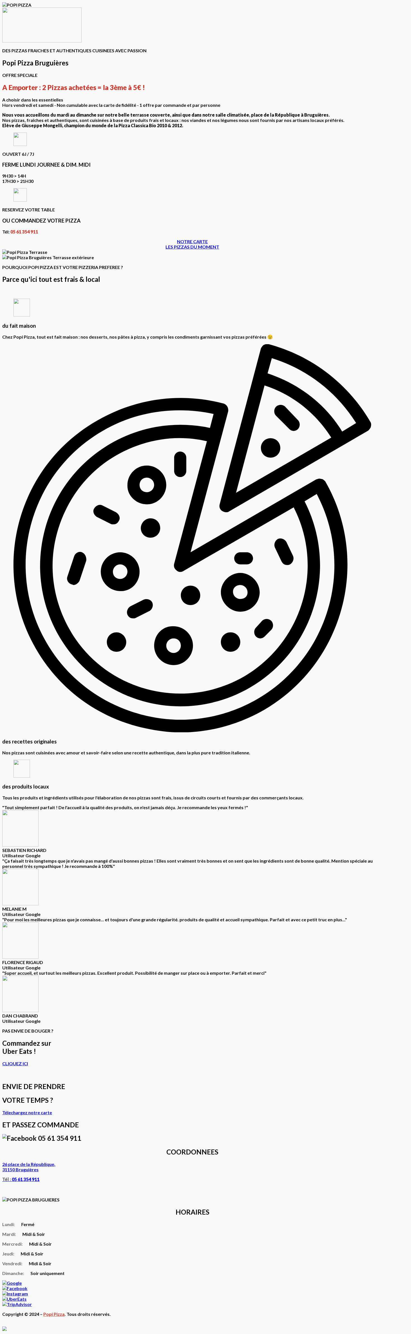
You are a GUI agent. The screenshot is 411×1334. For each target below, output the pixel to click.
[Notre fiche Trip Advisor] (17, 1304)
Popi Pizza (54, 1314)
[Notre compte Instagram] (15, 1293)
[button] (192, 241)
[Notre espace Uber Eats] (14, 1299)
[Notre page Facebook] (14, 1288)
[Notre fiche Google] (12, 1283)
